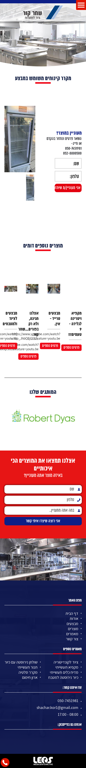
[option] (19, 139)
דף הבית (71, 613)
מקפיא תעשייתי (66, 667)
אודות (74, 618)
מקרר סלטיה (28, 672)
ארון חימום (29, 677)
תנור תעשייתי (27, 667)
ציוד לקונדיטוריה (66, 662)
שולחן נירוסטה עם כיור (21, 662)
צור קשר (72, 638)
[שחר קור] (43, 12)
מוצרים (73, 628)
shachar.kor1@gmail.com (57, 707)
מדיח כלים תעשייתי (64, 672)
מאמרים (72, 633)
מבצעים (72, 623)
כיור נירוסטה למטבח (63, 677)
